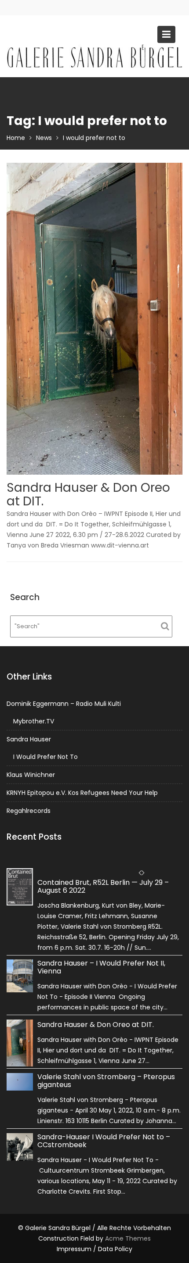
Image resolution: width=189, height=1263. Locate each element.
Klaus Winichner (31, 774)
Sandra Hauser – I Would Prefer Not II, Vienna (101, 967)
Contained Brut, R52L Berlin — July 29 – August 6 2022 (103, 886)
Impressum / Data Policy (94, 1249)
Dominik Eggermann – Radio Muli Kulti (64, 703)
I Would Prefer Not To (45, 756)
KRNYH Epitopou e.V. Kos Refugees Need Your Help (82, 792)
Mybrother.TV (33, 721)
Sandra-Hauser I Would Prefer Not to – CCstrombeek (103, 1140)
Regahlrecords (29, 810)
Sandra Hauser (29, 739)
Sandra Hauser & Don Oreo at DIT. (88, 494)
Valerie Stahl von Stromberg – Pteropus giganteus (106, 1081)
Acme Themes (128, 1238)
